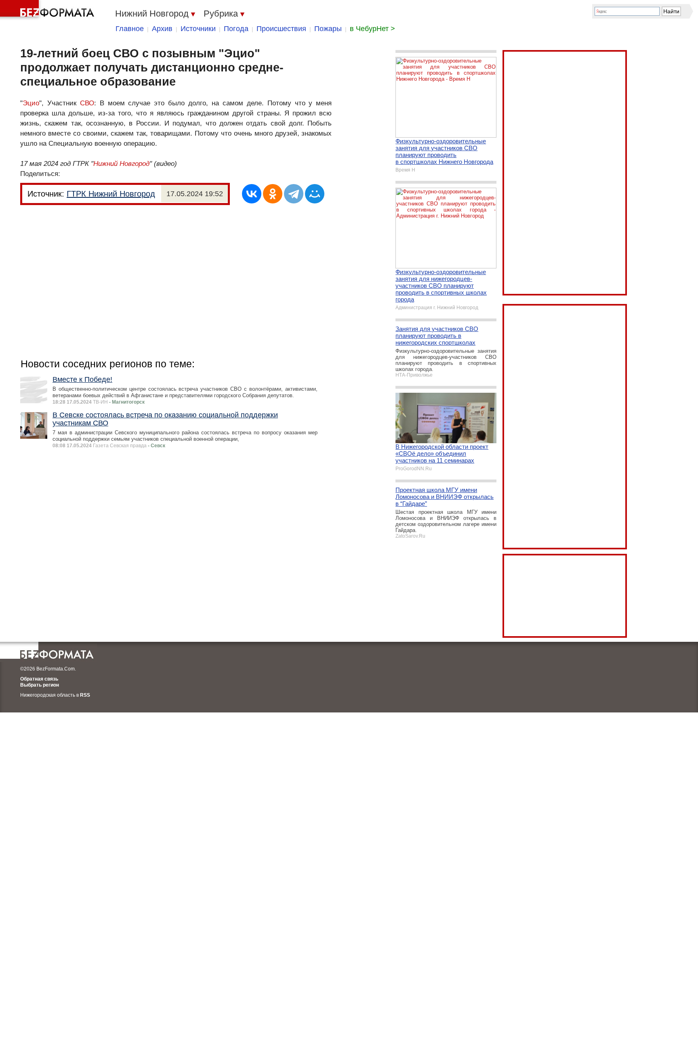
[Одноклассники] (272, 193)
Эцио (31, 103)
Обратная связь (39, 679)
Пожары (328, 29)
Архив (162, 29)
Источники (198, 29)
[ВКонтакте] (251, 193)
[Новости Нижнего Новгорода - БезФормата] (48, 10)
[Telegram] (293, 193)
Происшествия (281, 29)
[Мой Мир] (314, 193)
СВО (87, 103)
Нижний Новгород (121, 164)
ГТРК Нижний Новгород (111, 193)
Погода (236, 29)
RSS (85, 695)
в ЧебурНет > (372, 29)
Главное (130, 29)
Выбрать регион (39, 685)
